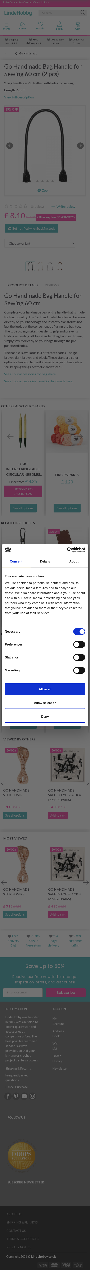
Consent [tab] (16, 561)
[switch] (79, 644)
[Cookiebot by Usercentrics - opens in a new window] (67, 550)
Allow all (45, 689)
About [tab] (73, 561)
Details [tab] (45, 561)
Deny (45, 716)
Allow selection (45, 703)
